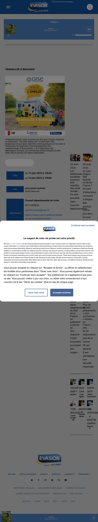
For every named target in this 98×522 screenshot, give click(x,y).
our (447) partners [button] (16, 244)
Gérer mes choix (36, 292)
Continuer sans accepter (83, 225)
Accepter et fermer (62, 292)
